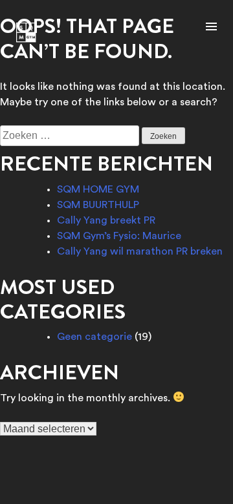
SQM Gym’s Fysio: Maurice (119, 236)
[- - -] (211, 27)
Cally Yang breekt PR (106, 220)
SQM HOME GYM (98, 189)
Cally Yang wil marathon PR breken (140, 251)
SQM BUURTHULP (98, 205)
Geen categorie (94, 336)
